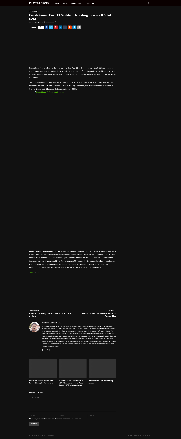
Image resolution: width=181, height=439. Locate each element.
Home (57, 3)
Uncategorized (33, 11)
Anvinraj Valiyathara (37, 22)
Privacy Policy (137, 436)
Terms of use (146, 436)
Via (37, 272)
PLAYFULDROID (39, 3)
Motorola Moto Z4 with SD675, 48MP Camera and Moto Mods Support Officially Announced (71, 383)
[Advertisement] (72, 49)
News (65, 3)
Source (32, 272)
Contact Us (89, 3)
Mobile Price (76, 3)
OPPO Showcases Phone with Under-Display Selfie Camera (41, 382)
